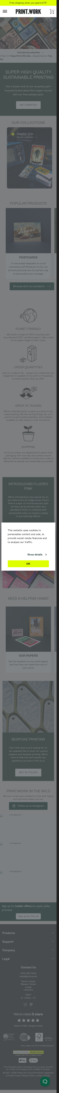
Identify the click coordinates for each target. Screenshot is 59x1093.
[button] (9, 11)
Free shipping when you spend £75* (28, 2)
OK (28, 563)
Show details (34, 554)
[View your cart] (52, 11)
